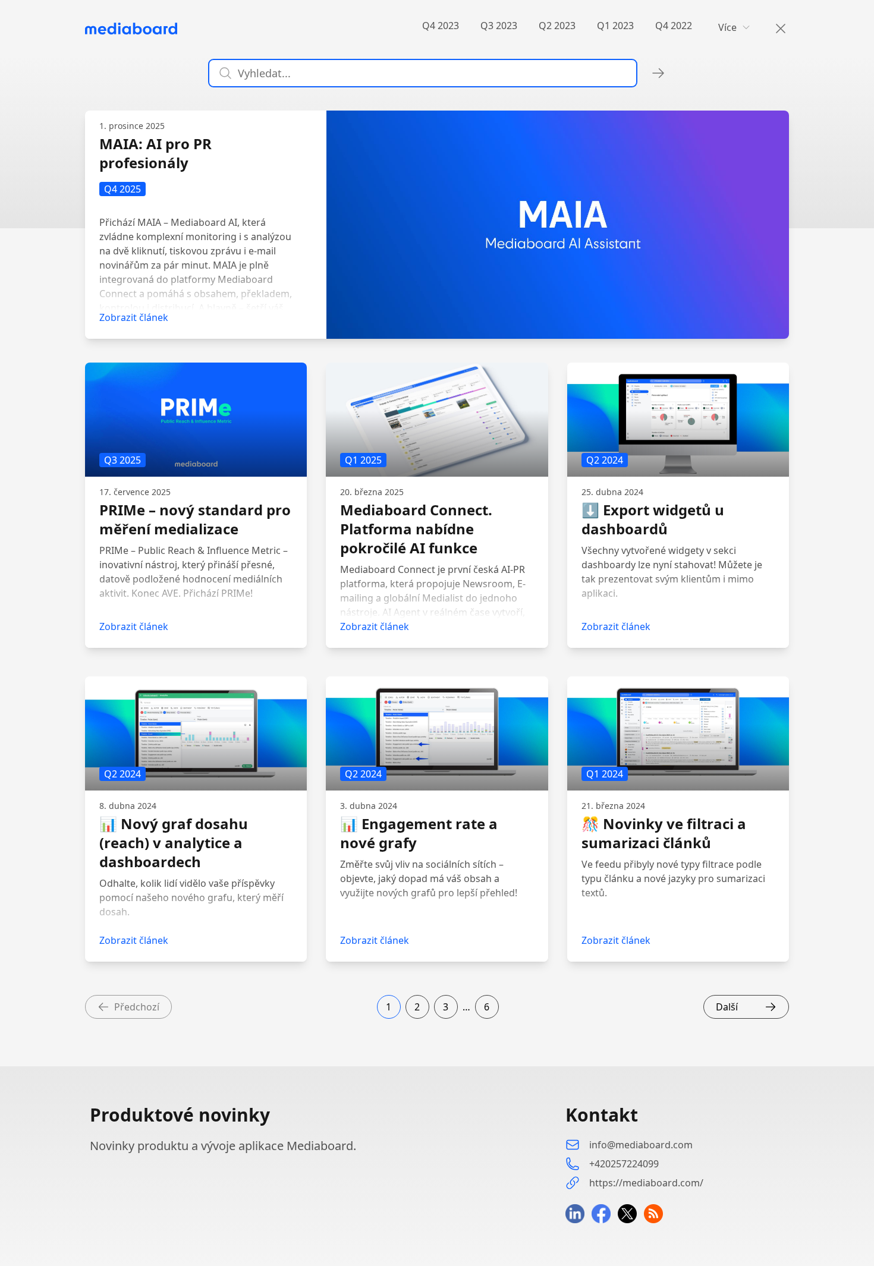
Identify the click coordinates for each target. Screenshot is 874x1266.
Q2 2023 (557, 25)
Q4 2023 (440, 25)
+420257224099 (624, 1163)
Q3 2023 (498, 25)
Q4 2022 (673, 25)
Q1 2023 (615, 25)
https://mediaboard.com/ (646, 1182)
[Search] (773, 28)
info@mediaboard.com (641, 1144)
